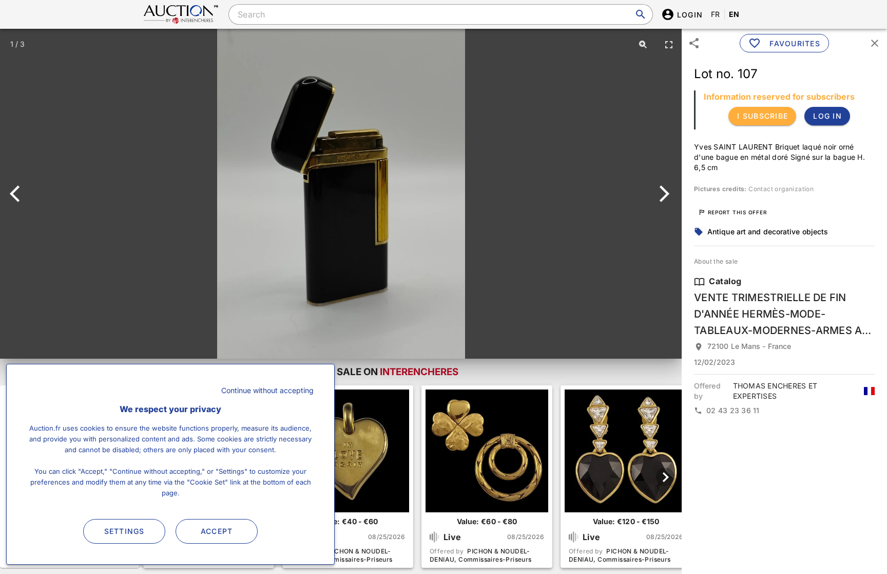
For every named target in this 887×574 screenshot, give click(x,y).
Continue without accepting (267, 390)
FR (715, 14)
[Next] (662, 193)
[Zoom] (643, 44)
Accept (217, 531)
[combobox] (440, 14)
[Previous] (19, 193)
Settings (124, 531)
